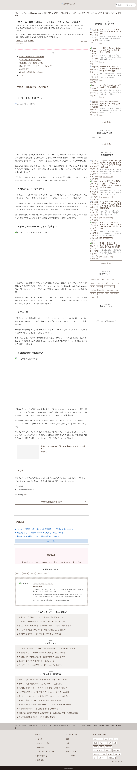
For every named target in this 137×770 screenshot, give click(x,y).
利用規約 (40, 747)
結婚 (67, 747)
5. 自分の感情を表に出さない (31, 72)
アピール (100, 293)
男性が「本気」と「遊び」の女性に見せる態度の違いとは (41, 700)
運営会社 (40, 760)
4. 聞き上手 (24, 69)
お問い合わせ (42, 756)
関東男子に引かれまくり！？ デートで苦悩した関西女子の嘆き (43, 688)
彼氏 (107, 283)
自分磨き (93, 293)
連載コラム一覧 (43, 743)
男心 (33, 573)
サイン (117, 283)
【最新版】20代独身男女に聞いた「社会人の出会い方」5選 (42, 621)
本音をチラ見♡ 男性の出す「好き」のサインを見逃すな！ (41, 684)
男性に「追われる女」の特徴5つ (31, 57)
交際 (111, 283)
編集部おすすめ (107, 176)
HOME (39, 739)
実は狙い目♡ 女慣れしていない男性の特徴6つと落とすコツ (40, 536)
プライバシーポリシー (45, 751)
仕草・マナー (114, 293)
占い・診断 (70, 756)
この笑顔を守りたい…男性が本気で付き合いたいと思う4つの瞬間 (44, 692)
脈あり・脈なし (43, 573)
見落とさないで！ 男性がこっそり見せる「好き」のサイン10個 (43, 679)
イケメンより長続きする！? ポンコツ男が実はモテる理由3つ (42, 630)
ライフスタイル (72, 751)
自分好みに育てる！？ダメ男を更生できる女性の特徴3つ (41, 634)
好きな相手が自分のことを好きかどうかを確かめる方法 (40, 709)
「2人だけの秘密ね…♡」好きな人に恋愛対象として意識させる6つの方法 (45, 529)
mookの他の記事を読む (51, 502)
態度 (18, 573)
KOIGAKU (37, 586)
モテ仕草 (93, 290)
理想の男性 (101, 290)
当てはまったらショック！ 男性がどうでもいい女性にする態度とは (45, 696)
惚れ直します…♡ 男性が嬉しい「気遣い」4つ (36, 661)
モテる (102, 62)
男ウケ (26, 573)
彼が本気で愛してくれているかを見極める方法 (37, 717)
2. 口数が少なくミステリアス (31, 63)
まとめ (21, 75)
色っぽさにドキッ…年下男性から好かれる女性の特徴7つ (40, 665)
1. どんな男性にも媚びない (30, 60)
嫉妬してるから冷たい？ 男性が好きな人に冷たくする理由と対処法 (45, 704)
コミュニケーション (112, 290)
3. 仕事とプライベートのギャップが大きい (36, 66)
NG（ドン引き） (109, 286)
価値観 (92, 283)
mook (26, 494)
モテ (113, 279)
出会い (68, 743)
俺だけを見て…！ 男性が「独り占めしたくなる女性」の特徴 (40, 533)
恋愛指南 (99, 286)
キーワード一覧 (117, 761)
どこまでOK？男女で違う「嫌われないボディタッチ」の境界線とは (45, 626)
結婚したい (94, 297)
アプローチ (100, 283)
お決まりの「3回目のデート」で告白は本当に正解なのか (41, 617)
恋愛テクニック (95, 279)
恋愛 (101, 43)
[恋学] (68, 3)
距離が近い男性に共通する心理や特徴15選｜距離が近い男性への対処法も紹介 (49, 713)
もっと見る (51, 541)
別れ (107, 293)
